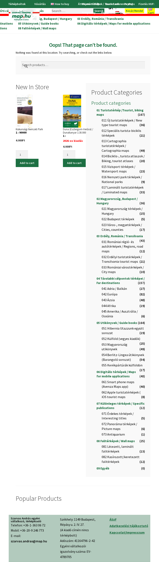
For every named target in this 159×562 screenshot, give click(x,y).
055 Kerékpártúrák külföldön (122, 365)
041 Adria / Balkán (114, 288)
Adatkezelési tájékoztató (129, 526)
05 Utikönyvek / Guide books (38, 23)
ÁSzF (113, 519)
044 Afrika (109, 306)
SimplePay (88, 12)
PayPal (105, 12)
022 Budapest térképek (118, 219)
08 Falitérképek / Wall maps (37, 28)
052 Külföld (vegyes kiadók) (121, 339)
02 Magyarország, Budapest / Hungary (45, 19)
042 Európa (109, 294)
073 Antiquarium (113, 434)
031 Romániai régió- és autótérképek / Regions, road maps (122, 246)
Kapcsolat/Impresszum (127, 532)
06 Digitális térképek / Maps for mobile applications (113, 23)
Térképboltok (16, 4)
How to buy (62, 4)
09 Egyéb (102, 468)
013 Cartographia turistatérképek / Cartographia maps (115, 145)
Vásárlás (40, 4)
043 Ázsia (108, 300)
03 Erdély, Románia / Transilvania (100, 19)
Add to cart (27, 163)
